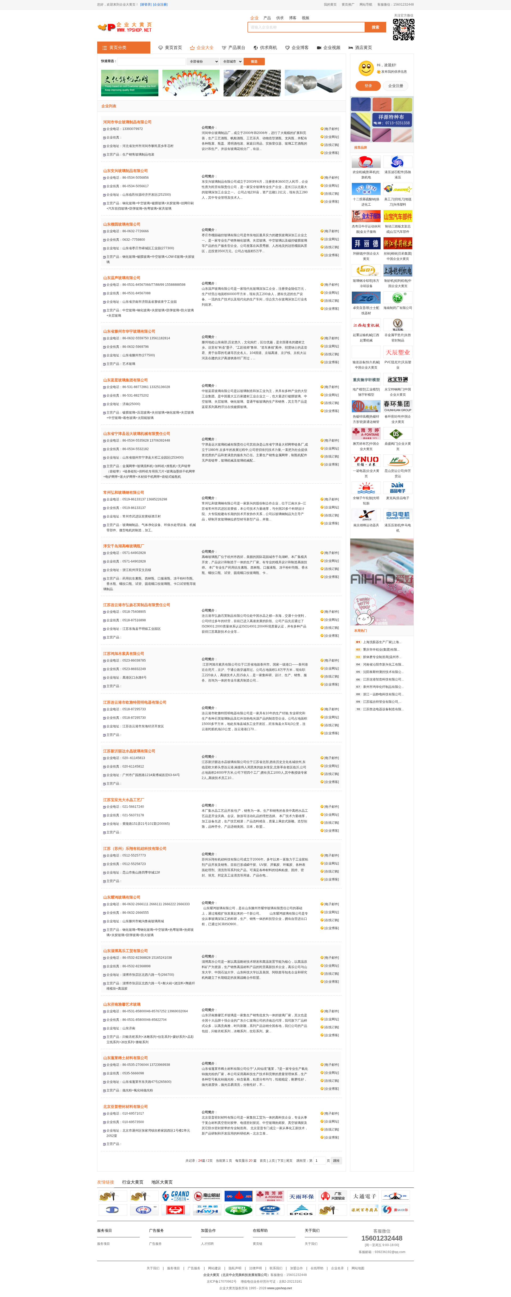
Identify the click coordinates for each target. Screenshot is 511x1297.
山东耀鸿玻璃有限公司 (122, 897)
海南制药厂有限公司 (398, 308)
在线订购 (331, 145)
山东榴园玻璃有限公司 (122, 224)
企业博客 (300, 47)
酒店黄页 (363, 47)
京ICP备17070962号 (222, 1281)
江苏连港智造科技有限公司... (383, 679)
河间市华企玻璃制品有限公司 (127, 122)
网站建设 (214, 1268)
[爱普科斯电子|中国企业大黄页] (301, 1210)
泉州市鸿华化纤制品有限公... (383, 687)
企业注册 (395, 86)
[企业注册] (160, 4)
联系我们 (276, 1268)
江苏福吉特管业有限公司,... (382, 702)
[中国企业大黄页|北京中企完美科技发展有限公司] (333, 1210)
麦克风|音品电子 (397, 498)
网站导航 (366, 4)
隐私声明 (235, 1268)
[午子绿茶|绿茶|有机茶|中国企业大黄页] (238, 1210)
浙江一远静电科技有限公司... (383, 694)
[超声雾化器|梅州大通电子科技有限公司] (364, 1196)
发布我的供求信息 (394, 72)
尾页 (289, 1161)
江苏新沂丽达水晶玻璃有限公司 (129, 751)
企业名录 (337, 1268)
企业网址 (331, 137)
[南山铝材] (207, 1196)
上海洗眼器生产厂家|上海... (382, 642)
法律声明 (255, 1268)
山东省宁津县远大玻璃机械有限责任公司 (136, 433)
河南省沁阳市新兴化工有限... (383, 664)
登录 (368, 86)
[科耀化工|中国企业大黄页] (238, 1196)
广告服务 (155, 1244)
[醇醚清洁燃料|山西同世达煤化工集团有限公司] (113, 1210)
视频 (305, 18)
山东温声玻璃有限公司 (122, 278)
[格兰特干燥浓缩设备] (176, 1196)
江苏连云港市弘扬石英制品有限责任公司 (136, 605)
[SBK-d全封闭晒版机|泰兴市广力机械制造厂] (144, 1210)
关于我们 (311, 1244)
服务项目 (103, 1244)
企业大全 (205, 47)
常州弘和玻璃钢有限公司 (123, 492)
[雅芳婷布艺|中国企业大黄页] (270, 1196)
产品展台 (236, 47)
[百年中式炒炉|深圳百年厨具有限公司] (364, 1210)
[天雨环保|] (301, 1196)
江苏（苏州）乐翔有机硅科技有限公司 (135, 848)
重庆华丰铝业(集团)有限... (381, 649)
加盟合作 (296, 1268)
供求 (280, 18)
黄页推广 (348, 4)
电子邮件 (331, 129)
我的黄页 (330, 4)
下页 (280, 1161)
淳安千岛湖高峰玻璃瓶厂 (123, 546)
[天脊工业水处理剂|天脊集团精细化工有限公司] (395, 1196)
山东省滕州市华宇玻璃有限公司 (129, 331)
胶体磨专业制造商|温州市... (382, 657)
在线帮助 (317, 1268)
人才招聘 (207, 1244)
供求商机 (268, 47)
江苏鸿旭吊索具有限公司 (123, 653)
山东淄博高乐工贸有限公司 (125, 951)
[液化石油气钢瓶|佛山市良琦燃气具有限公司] (395, 1210)
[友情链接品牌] (113, 1196)
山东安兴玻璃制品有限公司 (125, 171)
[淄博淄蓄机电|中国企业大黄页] (270, 1210)
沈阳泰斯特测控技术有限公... (383, 672)
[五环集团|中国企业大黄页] (207, 1210)
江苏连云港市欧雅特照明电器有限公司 (135, 702)
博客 (292, 18)
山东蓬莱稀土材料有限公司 (125, 1058)
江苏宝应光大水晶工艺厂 (123, 800)
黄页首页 (173, 47)
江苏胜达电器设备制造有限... (383, 709)
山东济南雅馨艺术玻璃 (122, 1004)
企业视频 (331, 47)
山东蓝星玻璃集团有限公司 (125, 380)
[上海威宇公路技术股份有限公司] (176, 1210)
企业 (254, 18)
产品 (267, 18)
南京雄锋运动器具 (366, 525)
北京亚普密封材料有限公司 (125, 1106)
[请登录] (145, 4)
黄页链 (257, 1244)
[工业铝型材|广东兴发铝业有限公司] (333, 1196)
